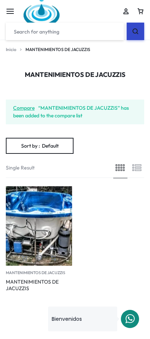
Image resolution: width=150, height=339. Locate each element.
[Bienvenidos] (130, 319)
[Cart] (140, 11)
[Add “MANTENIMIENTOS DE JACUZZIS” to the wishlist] (39, 258)
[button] (53, 258)
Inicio (11, 49)
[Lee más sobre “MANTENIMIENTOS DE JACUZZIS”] (24, 258)
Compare (24, 107)
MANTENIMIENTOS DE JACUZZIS (35, 272)
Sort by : (40, 146)
